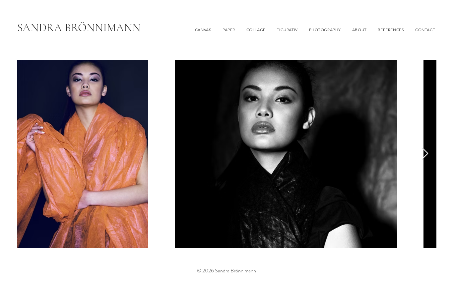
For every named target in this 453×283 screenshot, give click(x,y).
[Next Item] (425, 153)
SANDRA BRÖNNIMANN (79, 28)
